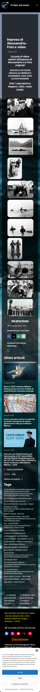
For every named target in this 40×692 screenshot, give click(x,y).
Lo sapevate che (9, 541)
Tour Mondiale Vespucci (11, 569)
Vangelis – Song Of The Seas (12, 576)
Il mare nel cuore (20, 5)
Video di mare (26, 576)
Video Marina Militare (12, 579)
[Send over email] (19, 336)
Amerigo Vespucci (9, 501)
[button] (37, 650)
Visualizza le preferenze (20, 684)
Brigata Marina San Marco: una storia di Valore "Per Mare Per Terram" (19, 510)
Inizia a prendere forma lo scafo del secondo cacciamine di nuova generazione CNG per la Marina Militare (19, 422)
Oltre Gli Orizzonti (9, 550)
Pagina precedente (13, 469)
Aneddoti (31, 504)
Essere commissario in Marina (12, 516)
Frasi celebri (25, 516)
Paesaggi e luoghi (21, 550)
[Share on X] (14, 336)
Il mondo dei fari (13, 523)
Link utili (30, 538)
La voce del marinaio (10, 538)
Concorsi (13, 513)
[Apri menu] (37, 5)
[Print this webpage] (23, 336)
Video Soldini (8, 582)
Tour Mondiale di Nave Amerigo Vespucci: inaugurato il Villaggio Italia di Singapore (20, 565)
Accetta (20, 672)
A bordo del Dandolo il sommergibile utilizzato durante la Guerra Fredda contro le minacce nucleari (19, 490)
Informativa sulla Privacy (26, 689)
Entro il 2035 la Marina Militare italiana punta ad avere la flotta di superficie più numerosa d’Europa (19, 389)
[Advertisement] (20, 25)
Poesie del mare (9, 552)
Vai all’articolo (20, 320)
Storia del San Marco (10, 559)
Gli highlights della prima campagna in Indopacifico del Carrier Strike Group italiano (20, 519)
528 (14, 474)
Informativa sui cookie (11, 689)
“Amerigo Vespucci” (19, 582)
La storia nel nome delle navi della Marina (16, 536)
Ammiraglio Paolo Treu (11, 504)
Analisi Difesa (23, 504)
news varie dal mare (11, 547)
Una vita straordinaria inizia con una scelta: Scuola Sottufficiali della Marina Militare (18, 572)
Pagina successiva (13, 479)
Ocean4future (23, 547)
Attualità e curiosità (10, 506)
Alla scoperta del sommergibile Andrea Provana (17, 498)
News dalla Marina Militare (14, 544)
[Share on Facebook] (9, 336)
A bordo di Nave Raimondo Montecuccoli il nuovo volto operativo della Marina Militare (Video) (18, 494)
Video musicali (25, 579)
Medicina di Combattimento (24, 541)
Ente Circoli (20, 513)
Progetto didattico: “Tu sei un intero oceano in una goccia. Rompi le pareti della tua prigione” (18, 556)
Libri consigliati (22, 538)
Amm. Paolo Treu (20, 501)
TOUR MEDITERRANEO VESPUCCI (14, 562)
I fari (5, 523)
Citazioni (6, 513)
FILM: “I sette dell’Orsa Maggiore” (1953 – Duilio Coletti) (20, 86)
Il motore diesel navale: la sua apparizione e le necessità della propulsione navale (17, 526)
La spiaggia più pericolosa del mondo (14, 533)
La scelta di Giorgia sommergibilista (14, 530)
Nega (20, 678)
